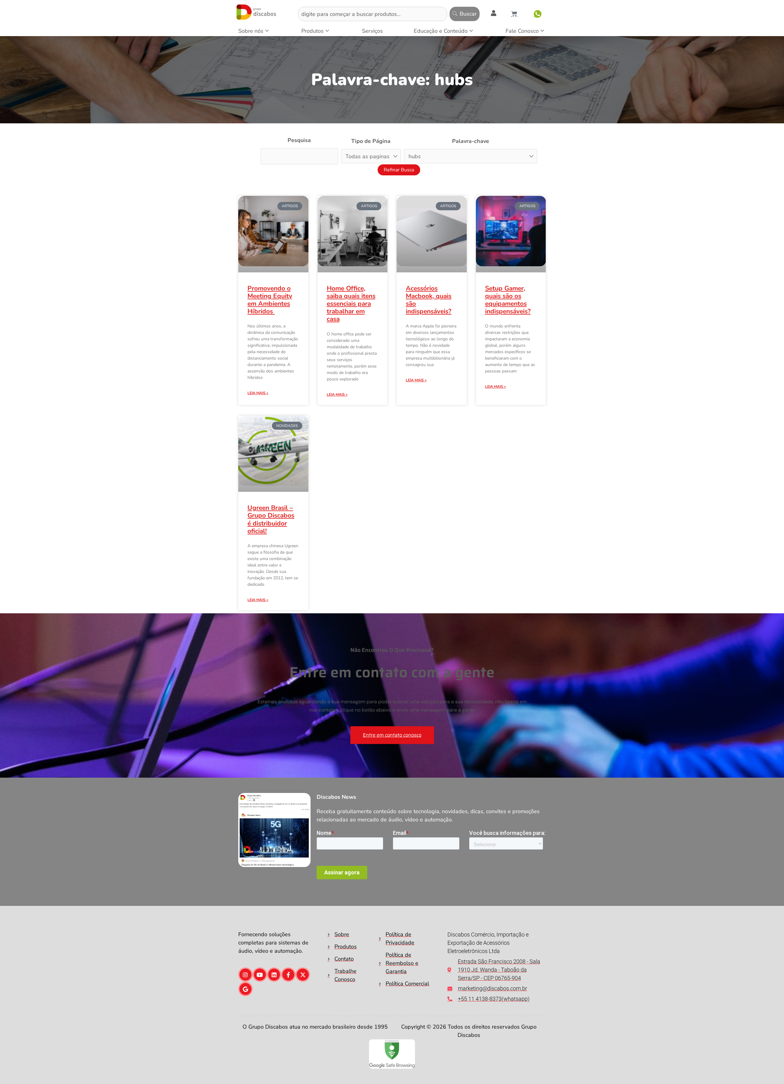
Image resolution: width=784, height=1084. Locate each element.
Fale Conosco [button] (522, 31)
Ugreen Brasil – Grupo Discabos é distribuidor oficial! (270, 518)
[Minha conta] (494, 13)
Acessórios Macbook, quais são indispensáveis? (428, 300)
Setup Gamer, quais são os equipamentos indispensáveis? (508, 300)
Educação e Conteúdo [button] (441, 31)
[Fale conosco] (537, 14)
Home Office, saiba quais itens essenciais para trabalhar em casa (351, 303)
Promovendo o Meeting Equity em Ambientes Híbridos (269, 300)
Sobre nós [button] (250, 31)
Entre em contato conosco (392, 734)
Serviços (372, 31)
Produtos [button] (312, 31)
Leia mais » (257, 393)
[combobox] (372, 14)
